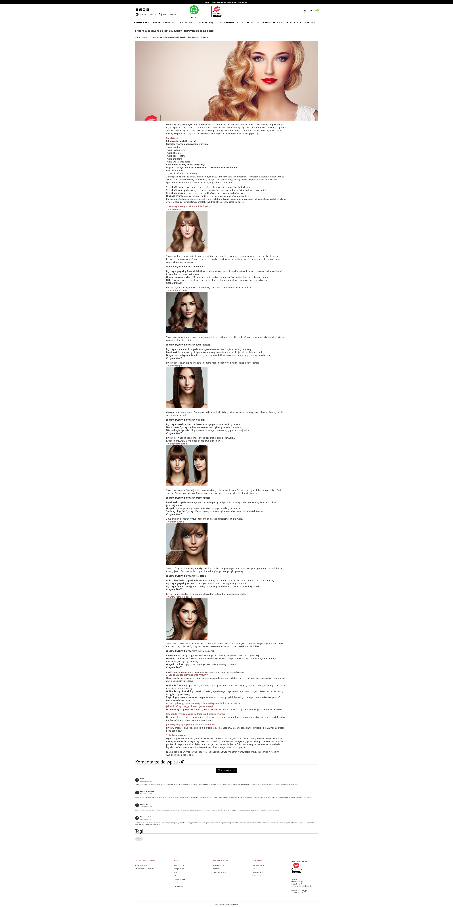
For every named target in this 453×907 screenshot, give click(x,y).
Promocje (255, 869)
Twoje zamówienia (258, 865)
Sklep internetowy (225, 904)
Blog (175, 872)
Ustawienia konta (257, 872)
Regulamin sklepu (218, 865)
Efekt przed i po (179, 869)
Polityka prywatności (141, 865)
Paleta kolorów (178, 886)
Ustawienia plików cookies (143, 869)
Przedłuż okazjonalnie (181, 883)
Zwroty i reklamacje (219, 872)
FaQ (175, 876)
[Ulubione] (304, 11)
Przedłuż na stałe (179, 879)
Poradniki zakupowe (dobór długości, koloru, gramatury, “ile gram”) (184, 37)
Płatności (216, 869)
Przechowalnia (257, 876)
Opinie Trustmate (179, 865)
